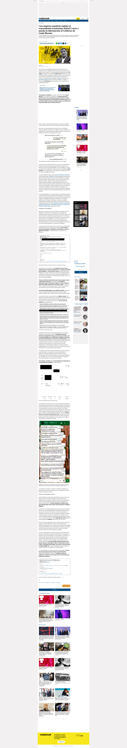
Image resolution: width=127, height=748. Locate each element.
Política (40, 20)
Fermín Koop (57, 655)
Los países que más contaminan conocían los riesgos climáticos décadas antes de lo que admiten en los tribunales (77, 298)
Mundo (40, 582)
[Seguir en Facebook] (77, 735)
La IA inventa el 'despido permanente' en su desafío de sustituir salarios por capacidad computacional (45, 653)
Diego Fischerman (57, 620)
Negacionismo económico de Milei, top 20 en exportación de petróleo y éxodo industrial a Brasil (62, 637)
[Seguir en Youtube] (81, 735)
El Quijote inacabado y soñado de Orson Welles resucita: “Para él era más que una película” (62, 605)
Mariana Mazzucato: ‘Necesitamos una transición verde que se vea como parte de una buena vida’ (62, 652)
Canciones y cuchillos (59, 619)
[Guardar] (67, 43)
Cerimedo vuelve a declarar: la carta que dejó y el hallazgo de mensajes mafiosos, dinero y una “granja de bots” (62, 714)
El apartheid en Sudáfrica (60, 681)
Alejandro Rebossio (58, 639)
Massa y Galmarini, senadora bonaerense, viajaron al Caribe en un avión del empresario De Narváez (62, 698)
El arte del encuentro (80, 141)
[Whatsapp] (57, 43)
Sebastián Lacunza (79, 166)
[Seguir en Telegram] (78, 735)
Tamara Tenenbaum (42, 606)
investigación (58, 582)
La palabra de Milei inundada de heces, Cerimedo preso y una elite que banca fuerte (82, 164)
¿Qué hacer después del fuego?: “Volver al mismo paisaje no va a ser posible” (77, 292)
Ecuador (43, 582)
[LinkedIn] (65, 43)
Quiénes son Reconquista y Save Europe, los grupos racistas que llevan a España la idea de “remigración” (45, 683)
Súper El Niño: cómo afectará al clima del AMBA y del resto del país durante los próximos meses (46, 620)
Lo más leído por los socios (44, 593)
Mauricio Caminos (41, 640)
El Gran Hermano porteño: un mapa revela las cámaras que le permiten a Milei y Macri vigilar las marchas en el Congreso (46, 637)
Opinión (52, 20)
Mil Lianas (61, 20)
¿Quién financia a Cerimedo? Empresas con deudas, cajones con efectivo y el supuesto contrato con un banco (46, 714)
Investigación (56, 20)
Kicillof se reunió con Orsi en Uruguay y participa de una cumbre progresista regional (46, 698)
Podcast (65, 20)
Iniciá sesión (82, 18)
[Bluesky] (61, 43)
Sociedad (48, 20)
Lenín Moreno (53, 582)
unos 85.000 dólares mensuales (62, 174)
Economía (44, 20)
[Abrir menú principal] (87, 18)
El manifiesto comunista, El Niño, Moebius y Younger (46, 605)
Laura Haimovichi (79, 142)
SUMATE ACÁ (61, 741)
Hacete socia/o (78, 18)
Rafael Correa (48, 582)
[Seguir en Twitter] (76, 735)
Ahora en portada (42, 624)
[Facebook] (59, 43)
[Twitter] (63, 43)
